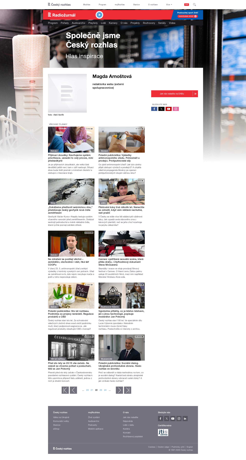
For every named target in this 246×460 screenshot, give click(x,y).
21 (92, 390)
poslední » (127, 390)
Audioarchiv (78, 22)
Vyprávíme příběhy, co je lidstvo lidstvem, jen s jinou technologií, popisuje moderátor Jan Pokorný (121, 314)
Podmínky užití (178, 447)
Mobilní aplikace (95, 429)
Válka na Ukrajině (61, 417)
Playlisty (93, 22)
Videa (172, 22)
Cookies (151, 447)
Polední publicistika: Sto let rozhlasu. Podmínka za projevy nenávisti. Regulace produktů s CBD (71, 314)
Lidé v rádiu (128, 425)
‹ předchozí (73, 390)
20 (87, 390)
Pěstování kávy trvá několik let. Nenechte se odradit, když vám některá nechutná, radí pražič (121, 210)
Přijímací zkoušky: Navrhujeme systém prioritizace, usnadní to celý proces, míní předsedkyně (70, 158)
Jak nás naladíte (130, 417)
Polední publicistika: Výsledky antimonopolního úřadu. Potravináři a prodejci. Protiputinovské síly (119, 158)
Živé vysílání (94, 417)
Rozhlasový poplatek (133, 436)
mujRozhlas (120, 5)
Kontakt (126, 432)
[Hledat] (194, 4)
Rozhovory (149, 22)
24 (105, 390)
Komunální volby (61, 421)
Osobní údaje (163, 447)
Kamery (113, 22)
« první (65, 390)
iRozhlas (86, 5)
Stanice (136, 5)
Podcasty (92, 425)
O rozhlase (153, 5)
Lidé (103, 22)
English (190, 447)
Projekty (135, 22)
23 (101, 390)
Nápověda (128, 421)
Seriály (162, 22)
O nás (124, 22)
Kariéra (126, 429)
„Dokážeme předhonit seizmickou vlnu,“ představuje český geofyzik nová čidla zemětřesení (70, 210)
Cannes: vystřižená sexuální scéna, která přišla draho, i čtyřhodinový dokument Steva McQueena (121, 262)
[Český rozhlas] (59, 4)
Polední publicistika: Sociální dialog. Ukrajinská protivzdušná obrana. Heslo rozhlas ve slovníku (120, 366)
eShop (56, 429)
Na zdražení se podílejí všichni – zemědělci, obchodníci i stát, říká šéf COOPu (68, 262)
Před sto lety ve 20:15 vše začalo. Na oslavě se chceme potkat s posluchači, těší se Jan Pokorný (69, 366)
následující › (119, 390)
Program (102, 5)
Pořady (65, 22)
